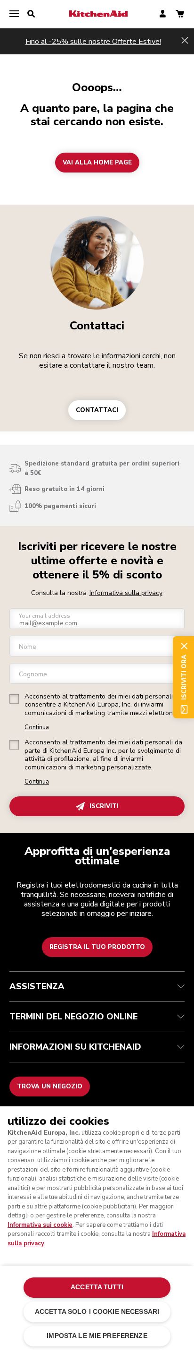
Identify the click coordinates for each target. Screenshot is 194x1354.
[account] (163, 14)
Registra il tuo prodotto (97, 947)
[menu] (14, 14)
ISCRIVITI (104, 806)
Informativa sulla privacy (125, 592)
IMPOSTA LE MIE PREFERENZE (97, 1335)
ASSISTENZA (37, 986)
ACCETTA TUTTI (97, 1287)
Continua (36, 727)
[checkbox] (14, 699)
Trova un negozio (49, 1086)
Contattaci (97, 325)
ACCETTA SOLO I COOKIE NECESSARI (97, 1311)
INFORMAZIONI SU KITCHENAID (75, 1046)
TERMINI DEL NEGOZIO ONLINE (73, 1016)
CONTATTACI (97, 410)
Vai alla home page (97, 162)
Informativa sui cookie (40, 1225)
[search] (31, 14)
